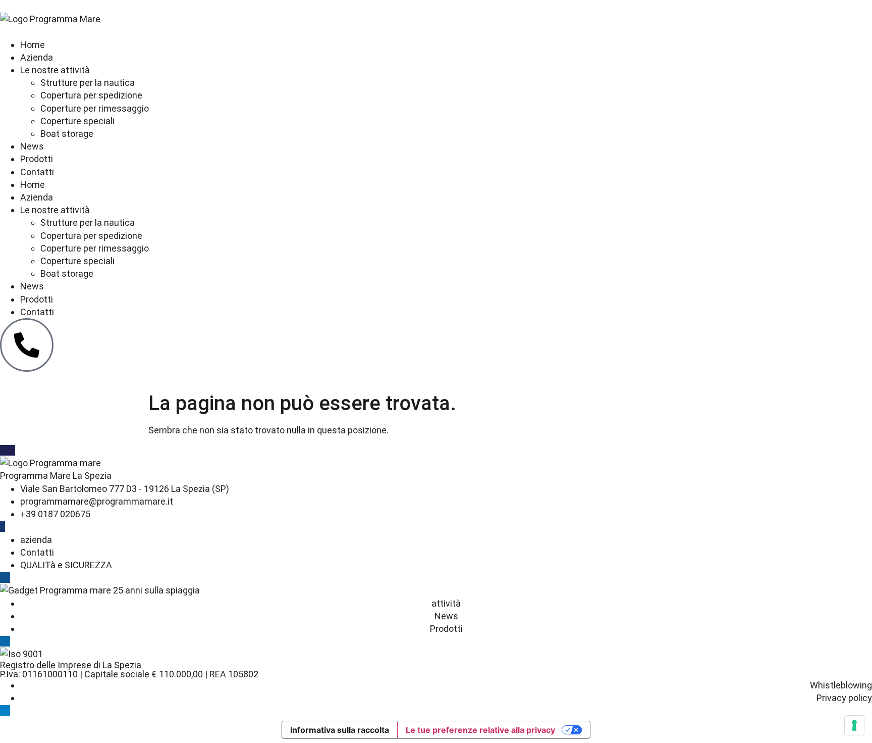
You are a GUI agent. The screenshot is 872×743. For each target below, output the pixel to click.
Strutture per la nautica (87, 82)
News (32, 146)
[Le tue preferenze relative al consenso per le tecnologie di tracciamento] (854, 725)
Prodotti (36, 159)
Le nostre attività (55, 70)
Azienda (36, 57)
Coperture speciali (77, 121)
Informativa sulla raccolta (339, 730)
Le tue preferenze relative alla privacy (480, 730)
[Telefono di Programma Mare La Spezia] (26, 345)
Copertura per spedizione (91, 95)
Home (32, 44)
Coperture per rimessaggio (94, 108)
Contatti (37, 172)
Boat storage (66, 133)
